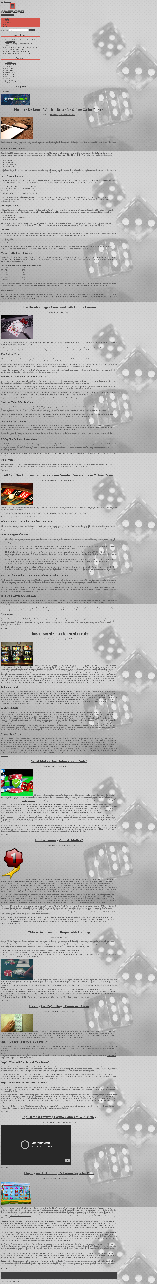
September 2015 (10, 82)
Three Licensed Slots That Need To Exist (19, 51)
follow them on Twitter (62, 1240)
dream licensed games (28, 298)
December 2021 (10, 65)
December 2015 (10, 76)
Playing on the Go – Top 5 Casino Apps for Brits (59, 1173)
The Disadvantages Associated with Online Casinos (59, 307)
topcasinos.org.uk (19, 808)
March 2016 (9, 70)
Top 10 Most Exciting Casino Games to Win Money (59, 1117)
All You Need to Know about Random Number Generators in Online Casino (21, 48)
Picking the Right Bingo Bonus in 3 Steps (59, 1006)
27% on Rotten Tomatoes (63, 691)
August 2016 (9, 68)
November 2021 (10, 67)
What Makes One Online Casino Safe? (18, 53)
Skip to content (6, 2)
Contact (7, 26)
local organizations (28, 801)
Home (7, 19)
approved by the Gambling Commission (47, 804)
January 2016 (9, 74)
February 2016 (10, 72)
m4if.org (16, 1281)
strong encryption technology (91, 180)
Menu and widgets (7, 15)
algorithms (34, 812)
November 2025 (10, 63)
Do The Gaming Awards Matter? (59, 840)
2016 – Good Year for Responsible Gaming (59, 932)
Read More (4, 302)
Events (7, 21)
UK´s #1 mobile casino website (20, 1216)
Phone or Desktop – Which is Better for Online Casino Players (59, 109)
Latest (7, 91)
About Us (8, 24)
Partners (8, 22)
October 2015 (9, 80)
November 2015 (10, 78)
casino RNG (33, 225)
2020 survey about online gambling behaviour (16, 259)
